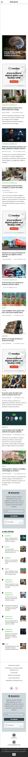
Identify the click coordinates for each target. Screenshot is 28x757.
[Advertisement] (14, 19)
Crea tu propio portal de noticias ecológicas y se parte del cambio (12, 186)
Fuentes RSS (14, 672)
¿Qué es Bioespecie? (14, 678)
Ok (14, 754)
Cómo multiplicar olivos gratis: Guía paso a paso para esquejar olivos (13, 311)
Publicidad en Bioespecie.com (14, 680)
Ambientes (5, 336)
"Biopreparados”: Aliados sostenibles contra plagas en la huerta (14, 470)
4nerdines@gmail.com (14, 745)
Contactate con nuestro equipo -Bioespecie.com (14, 669)
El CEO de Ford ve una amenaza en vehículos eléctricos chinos (12, 283)
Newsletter (15, 493)
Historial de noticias (14, 665)
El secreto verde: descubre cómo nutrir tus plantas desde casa (12, 394)
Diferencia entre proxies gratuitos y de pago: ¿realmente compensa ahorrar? (14, 147)
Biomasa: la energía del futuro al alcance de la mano (12, 339)
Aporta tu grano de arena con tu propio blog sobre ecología (12, 108)
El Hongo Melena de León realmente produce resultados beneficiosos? (12, 53)
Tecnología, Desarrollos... (10, 105)
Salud (5, 49)
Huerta (4, 308)
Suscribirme (14, 516)
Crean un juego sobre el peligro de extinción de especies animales (12, 431)
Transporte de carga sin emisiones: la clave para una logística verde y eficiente (13, 254)
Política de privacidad (14, 675)
